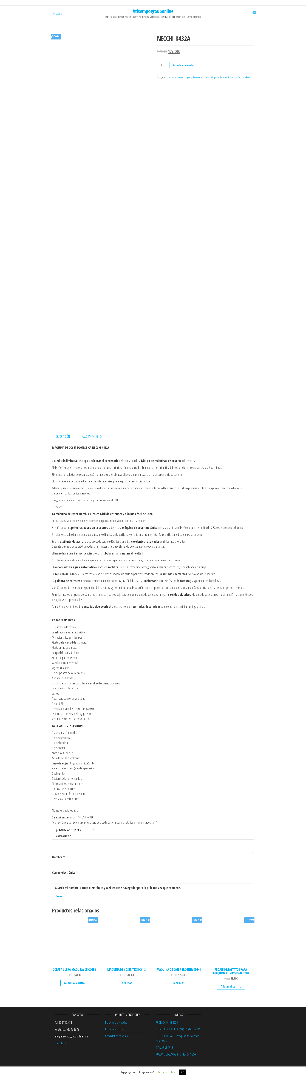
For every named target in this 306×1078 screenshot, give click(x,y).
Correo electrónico (65, 872)
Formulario (60, 1043)
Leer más (126, 983)
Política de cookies (115, 1029)
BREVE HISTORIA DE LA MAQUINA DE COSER (178, 1029)
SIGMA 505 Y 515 (164, 1047)
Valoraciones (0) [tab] (92, 436)
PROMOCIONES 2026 (167, 1022)
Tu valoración (61, 836)
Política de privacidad (116, 1022)
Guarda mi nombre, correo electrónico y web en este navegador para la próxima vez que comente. (118, 888)
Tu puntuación (62, 830)
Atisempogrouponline (153, 11)
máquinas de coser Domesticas (197, 77)
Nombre (58, 857)
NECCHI (248, 77)
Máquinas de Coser (175, 77)
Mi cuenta (57, 14)
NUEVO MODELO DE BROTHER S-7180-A (176, 1054)
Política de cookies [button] (166, 1072)
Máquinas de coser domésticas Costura (227, 77)
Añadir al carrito (183, 65)
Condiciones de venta (116, 1036)
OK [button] (182, 1072)
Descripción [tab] (63, 436)
